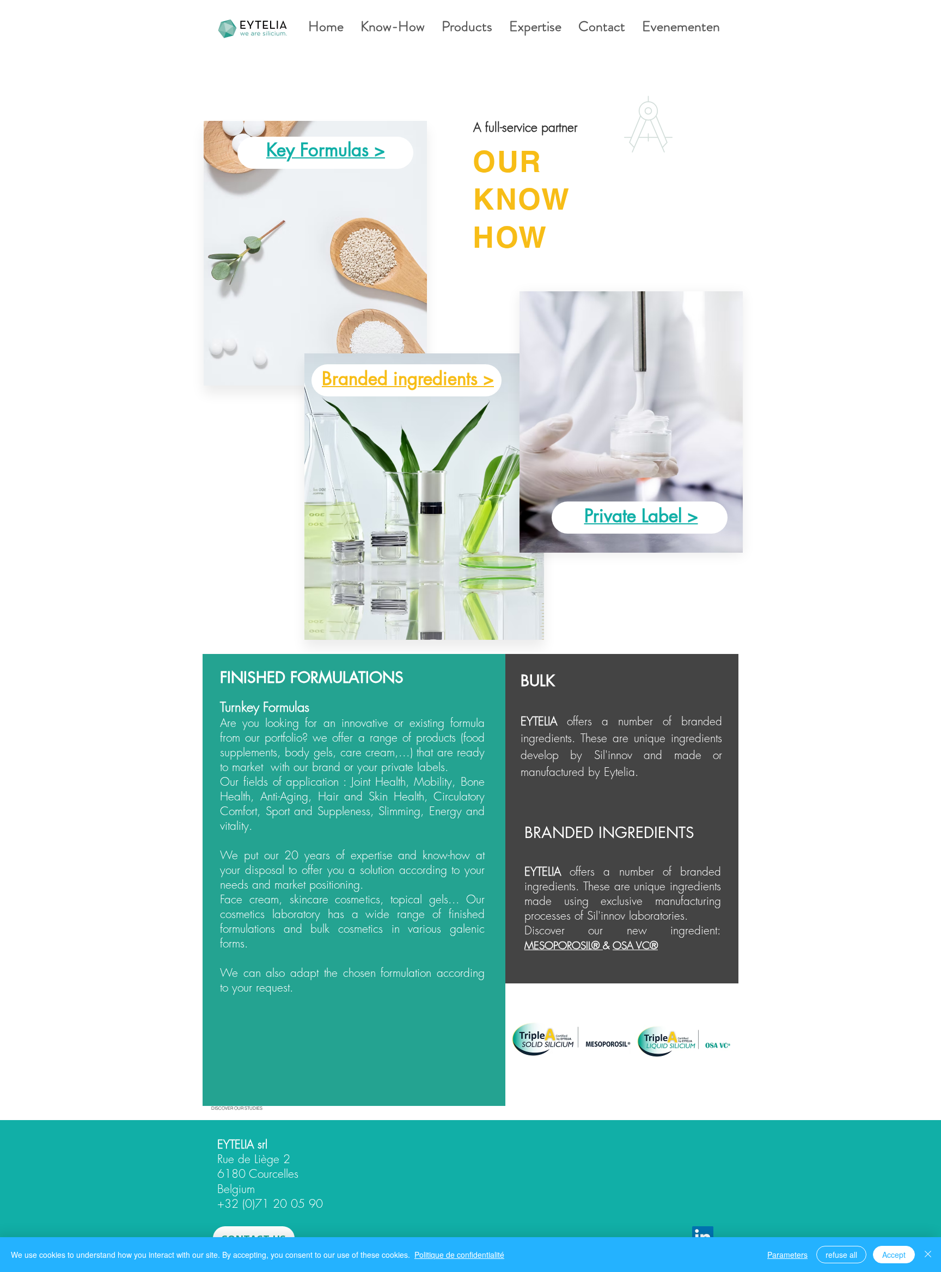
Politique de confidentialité (459, 1254)
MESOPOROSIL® (563, 945)
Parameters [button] (787, 1254)
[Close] (927, 1254)
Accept (894, 1254)
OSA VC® (635, 945)
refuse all (841, 1254)
